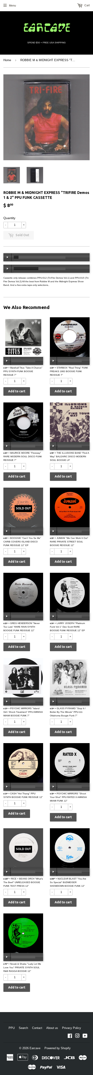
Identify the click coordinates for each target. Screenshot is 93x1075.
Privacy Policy (71, 1028)
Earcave (35, 1048)
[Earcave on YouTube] (85, 1036)
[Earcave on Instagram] (77, 1036)
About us (52, 1028)
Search (23, 1028)
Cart (87, 5)
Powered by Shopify (57, 1048)
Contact (37, 1028)
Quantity (9, 218)
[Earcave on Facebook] (69, 1036)
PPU (12, 1028)
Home (7, 60)
